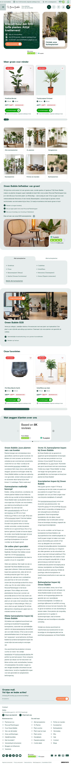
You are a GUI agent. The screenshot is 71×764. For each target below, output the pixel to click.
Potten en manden (59, 722)
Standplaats (37, 737)
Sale (54, 737)
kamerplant (16, 466)
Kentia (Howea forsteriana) (17, 276)
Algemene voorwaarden (7, 762)
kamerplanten (20, 555)
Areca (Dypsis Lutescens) (47, 276)
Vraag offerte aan (15, 298)
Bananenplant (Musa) (15, 273)
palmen (46, 506)
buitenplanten (48, 635)
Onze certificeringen (11, 734)
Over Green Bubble (11, 728)
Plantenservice (9, 722)
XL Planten (37, 725)
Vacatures (8, 749)
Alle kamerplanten (39, 722)
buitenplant (12, 518)
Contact (56, 740)
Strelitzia (11, 265)
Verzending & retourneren (13, 743)
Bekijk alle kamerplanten (14, 281)
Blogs (55, 743)
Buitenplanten (57, 728)
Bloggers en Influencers (12, 746)
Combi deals (38, 743)
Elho (54, 734)
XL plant (51, 464)
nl (53, 7)
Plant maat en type (40, 731)
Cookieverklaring (28, 762)
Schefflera (41, 269)
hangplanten (8, 654)
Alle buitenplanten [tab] (51, 258)
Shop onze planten (12, 44)
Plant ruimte (38, 734)
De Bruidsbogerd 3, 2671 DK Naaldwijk (14, 712)
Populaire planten (39, 740)
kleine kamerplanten (19, 629)
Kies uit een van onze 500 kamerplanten (17, 216)
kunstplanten (22, 537)
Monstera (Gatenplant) (46, 273)
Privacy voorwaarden (18, 762)
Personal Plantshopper (12, 725)
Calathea (41, 265)
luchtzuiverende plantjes (23, 654)
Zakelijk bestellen (10, 737)
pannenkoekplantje (14, 510)
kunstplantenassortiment (48, 501)
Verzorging (56, 731)
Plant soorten (38, 728)
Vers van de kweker (11, 731)
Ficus (9, 269)
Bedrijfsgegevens (37, 762)
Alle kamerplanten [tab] (19, 258)
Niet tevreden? (10, 740)
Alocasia (63, 506)
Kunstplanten (57, 725)
